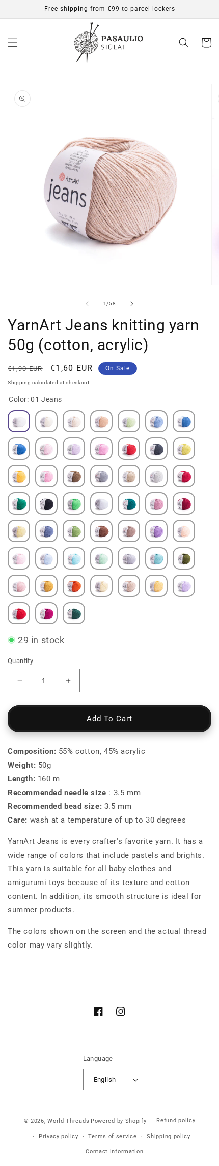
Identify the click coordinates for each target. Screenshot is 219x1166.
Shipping (19, 382)
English (105, 1079)
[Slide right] (132, 304)
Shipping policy (168, 1136)
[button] (13, 42)
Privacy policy (58, 1136)
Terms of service (112, 1136)
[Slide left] (87, 304)
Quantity (20, 661)
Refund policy (175, 1120)
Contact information (114, 1151)
